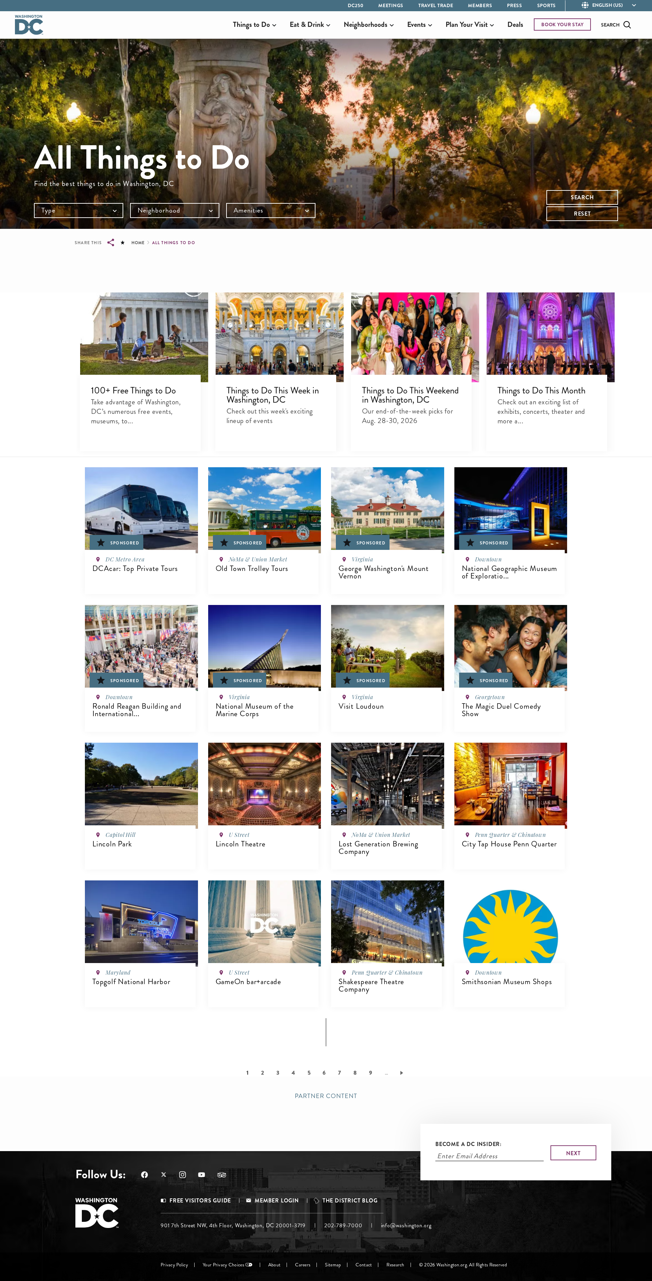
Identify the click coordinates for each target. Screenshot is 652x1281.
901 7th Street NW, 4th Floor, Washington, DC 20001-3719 (233, 1225)
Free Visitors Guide (200, 1200)
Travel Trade (435, 5)
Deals (515, 24)
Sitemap (333, 1265)
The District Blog (350, 1200)
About (274, 1265)
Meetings (390, 5)
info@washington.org (406, 1225)
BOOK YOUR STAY (562, 24)
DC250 (356, 5)
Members (480, 5)
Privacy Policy (174, 1265)
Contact (364, 1265)
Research (395, 1265)
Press (514, 5)
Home (137, 243)
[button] (144, 337)
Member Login (277, 1200)
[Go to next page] (402, 1073)
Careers (302, 1265)
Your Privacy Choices (223, 1265)
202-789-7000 (343, 1225)
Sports (546, 5)
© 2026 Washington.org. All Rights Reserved (463, 1265)
